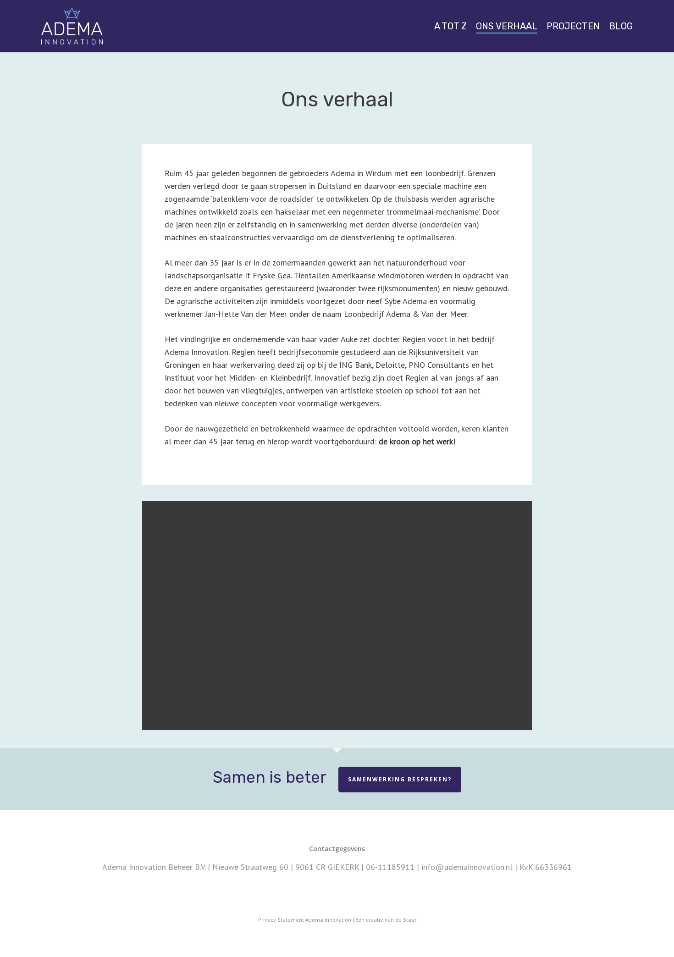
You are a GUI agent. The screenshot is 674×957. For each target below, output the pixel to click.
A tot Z (450, 26)
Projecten (573, 26)
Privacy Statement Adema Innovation (304, 919)
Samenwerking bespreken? (400, 779)
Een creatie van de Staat (385, 919)
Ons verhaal (506, 26)
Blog (621, 26)
